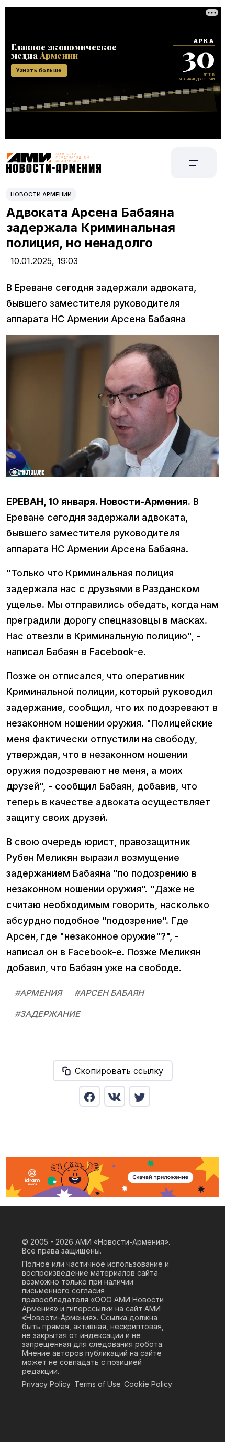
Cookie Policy (148, 1384)
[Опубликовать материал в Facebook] (89, 1096)
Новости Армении (41, 194)
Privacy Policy (46, 1384)
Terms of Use (97, 1384)
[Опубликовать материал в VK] (114, 1096)
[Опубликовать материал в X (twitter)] (139, 1096)
